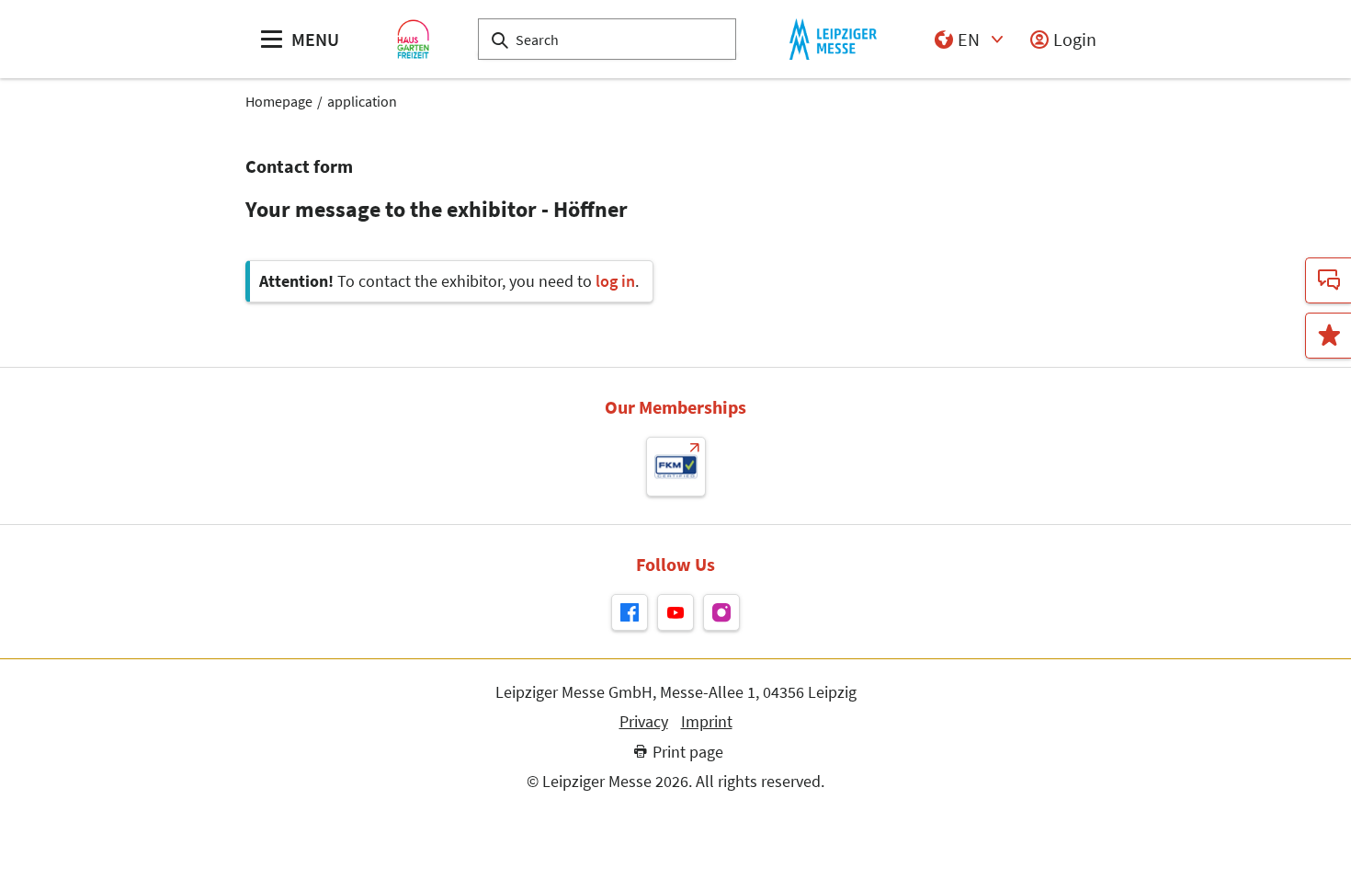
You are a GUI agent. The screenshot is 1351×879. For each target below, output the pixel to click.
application (362, 101)
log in (615, 280)
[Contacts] (1328, 280)
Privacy (643, 722)
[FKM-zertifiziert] (676, 467)
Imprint (706, 722)
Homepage (278, 101)
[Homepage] (413, 39)
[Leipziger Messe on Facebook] (629, 612)
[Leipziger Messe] (833, 39)
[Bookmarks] (1328, 336)
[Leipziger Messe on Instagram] (721, 612)
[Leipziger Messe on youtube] (675, 612)
